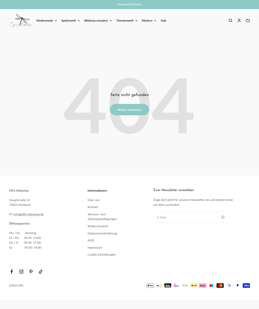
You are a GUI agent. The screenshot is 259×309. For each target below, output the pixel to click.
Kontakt (93, 207)
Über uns (94, 200)
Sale (163, 20)
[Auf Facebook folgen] (11, 271)
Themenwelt (124, 20)
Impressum (95, 247)
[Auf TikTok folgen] (40, 271)
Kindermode (44, 20)
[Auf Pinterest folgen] (31, 271)
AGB (91, 240)
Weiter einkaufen (129, 109)
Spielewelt (68, 20)
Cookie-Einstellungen (102, 254)
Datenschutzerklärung (102, 233)
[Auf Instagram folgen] (21, 271)
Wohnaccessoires (96, 20)
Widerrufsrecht (98, 226)
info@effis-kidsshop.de (28, 214)
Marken (147, 20)
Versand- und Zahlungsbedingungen (102, 216)
